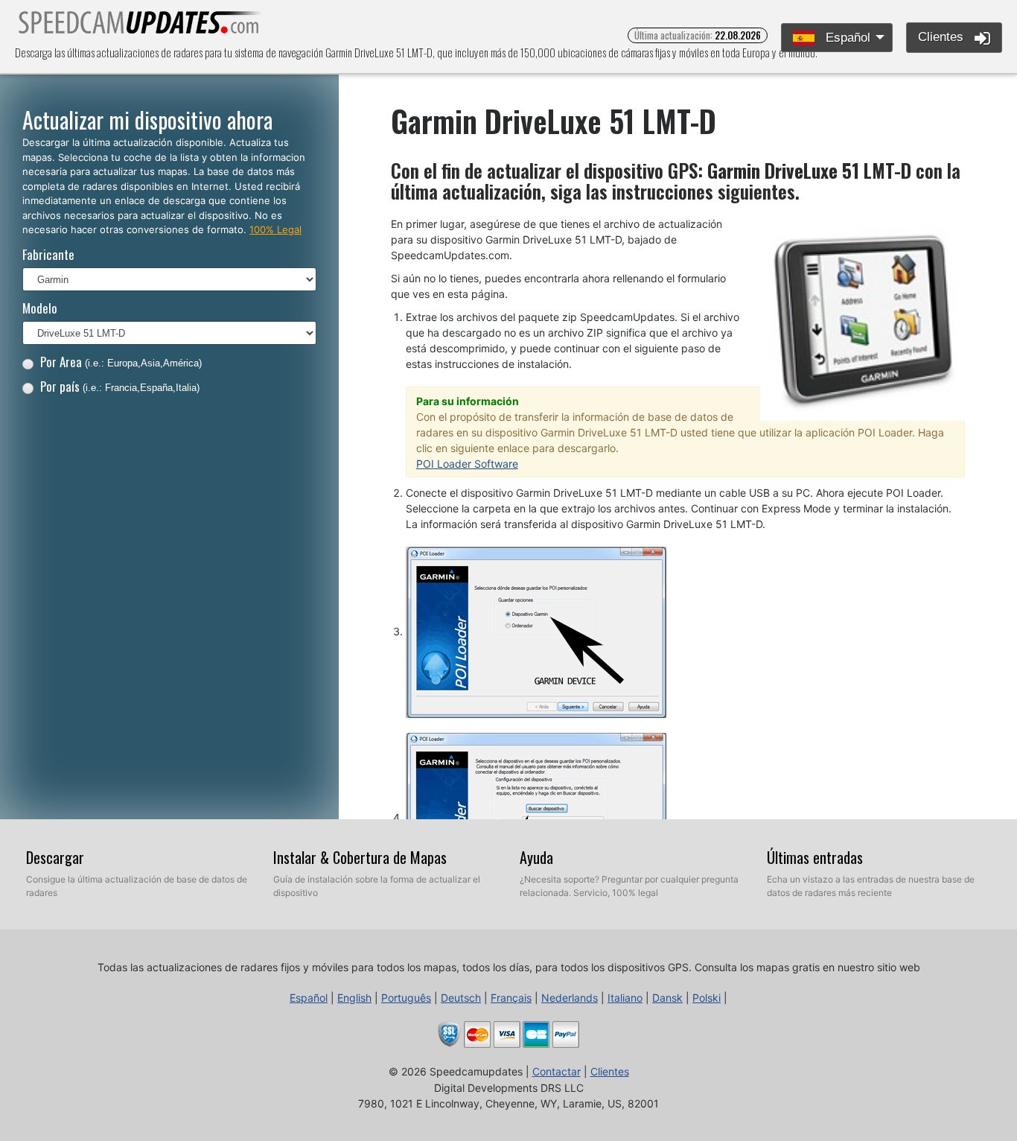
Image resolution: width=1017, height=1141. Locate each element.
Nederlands (569, 997)
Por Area (121, 361)
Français (511, 997)
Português (406, 997)
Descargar (55, 857)
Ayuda (536, 857)
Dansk (667, 997)
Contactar (556, 1071)
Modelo (39, 308)
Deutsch (461, 997)
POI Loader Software (467, 463)
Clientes (942, 37)
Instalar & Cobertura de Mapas (360, 857)
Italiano (625, 997)
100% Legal (275, 229)
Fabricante (48, 254)
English (354, 997)
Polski (706, 997)
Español (846, 38)
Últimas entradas (815, 857)
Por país (120, 386)
